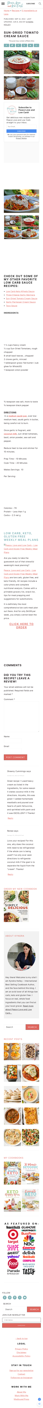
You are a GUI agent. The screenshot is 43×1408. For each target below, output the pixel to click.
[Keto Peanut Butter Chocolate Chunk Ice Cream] (30, 1059)
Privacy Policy (21, 1349)
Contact (21, 1374)
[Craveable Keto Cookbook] (30, 1211)
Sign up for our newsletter (21, 1370)
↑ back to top (21, 1338)
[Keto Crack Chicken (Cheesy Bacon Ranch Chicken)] (30, 1124)
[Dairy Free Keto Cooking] (12, 1184)
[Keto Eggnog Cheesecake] (12, 1102)
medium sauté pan (17, 416)
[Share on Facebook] (6, 45)
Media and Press (21, 1399)
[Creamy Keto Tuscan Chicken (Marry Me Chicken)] (12, 1145)
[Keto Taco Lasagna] (12, 1081)
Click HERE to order (21, 625)
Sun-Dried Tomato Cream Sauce (21, 298)
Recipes (16, 10)
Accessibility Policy (21, 1356)
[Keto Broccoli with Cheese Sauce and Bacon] (30, 1145)
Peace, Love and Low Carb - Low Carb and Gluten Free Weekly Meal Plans (21, 574)
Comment (9, 699)
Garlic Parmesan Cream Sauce (21, 302)
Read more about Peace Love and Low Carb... (19, 1009)
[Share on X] (24, 45)
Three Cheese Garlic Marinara (20, 295)
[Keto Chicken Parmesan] (30, 1081)
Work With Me (21, 1395)
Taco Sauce (11, 306)
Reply (10, 818)
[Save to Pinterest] (18, 45)
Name (7, 736)
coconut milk (10, 434)
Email (6, 746)
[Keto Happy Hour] (12, 1211)
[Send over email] (30, 45)
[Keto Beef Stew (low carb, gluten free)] (12, 1124)
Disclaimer (21, 1352)
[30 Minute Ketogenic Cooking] (30, 1184)
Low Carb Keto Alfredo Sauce (20, 291)
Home (7, 10)
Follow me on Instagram (21, 1377)
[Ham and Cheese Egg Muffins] (12, 1059)
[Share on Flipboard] (12, 45)
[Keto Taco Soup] (30, 1102)
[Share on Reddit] (36, 45)
